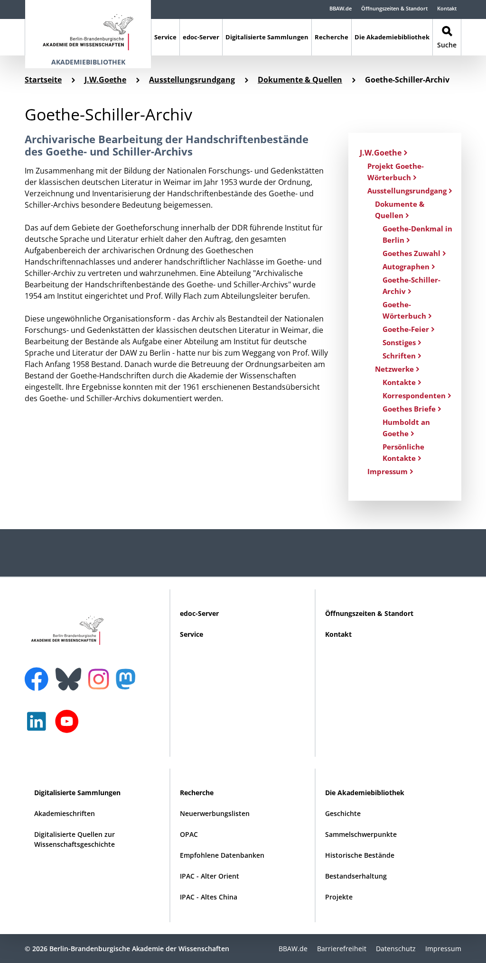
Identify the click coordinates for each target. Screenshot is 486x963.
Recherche (331, 37)
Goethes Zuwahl (411, 253)
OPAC (189, 834)
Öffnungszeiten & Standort (394, 8)
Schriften (399, 355)
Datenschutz (396, 948)
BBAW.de (340, 8)
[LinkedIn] (39, 726)
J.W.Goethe (105, 79)
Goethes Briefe (409, 408)
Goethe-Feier (406, 329)
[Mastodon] (129, 684)
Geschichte (343, 813)
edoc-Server (201, 37)
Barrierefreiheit (341, 948)
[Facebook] (39, 673)
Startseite (43, 79)
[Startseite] (88, 27)
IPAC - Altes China (208, 896)
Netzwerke (394, 369)
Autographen (406, 266)
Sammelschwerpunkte (361, 834)
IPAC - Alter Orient (209, 875)
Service (165, 37)
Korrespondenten (414, 395)
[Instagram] (100, 678)
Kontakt (447, 8)
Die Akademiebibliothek (392, 37)
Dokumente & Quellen (300, 79)
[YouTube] (69, 726)
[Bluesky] (70, 673)
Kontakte (399, 382)
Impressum (387, 471)
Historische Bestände (359, 855)
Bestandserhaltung (356, 875)
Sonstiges (399, 342)
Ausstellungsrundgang (192, 79)
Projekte (339, 896)
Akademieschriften (64, 813)
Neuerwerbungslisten (215, 813)
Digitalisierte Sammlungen (266, 37)
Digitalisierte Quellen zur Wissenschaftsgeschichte (74, 839)
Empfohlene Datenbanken (222, 855)
